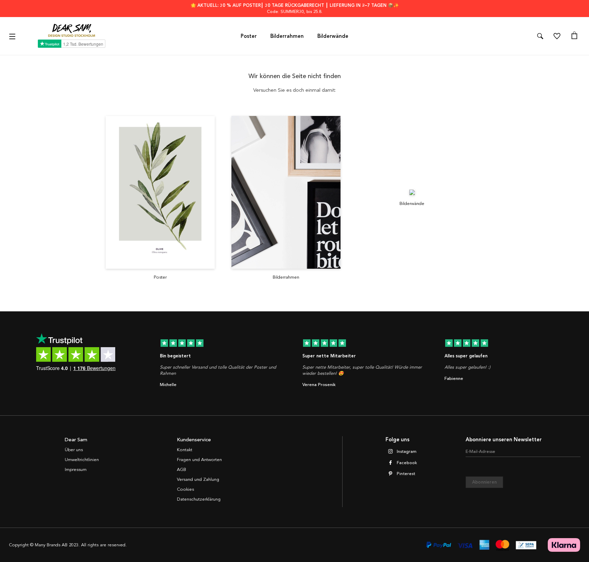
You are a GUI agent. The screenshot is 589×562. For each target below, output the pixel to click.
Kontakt (184, 450)
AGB (181, 469)
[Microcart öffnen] (574, 36)
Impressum (76, 469)
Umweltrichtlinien (82, 459)
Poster (249, 36)
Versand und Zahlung (198, 479)
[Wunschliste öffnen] (556, 36)
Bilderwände (332, 36)
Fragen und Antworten (199, 459)
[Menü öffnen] (13, 36)
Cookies (185, 489)
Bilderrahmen (287, 36)
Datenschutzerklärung (199, 499)
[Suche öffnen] (540, 36)
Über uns (74, 450)
